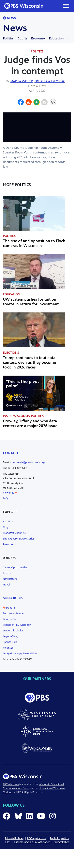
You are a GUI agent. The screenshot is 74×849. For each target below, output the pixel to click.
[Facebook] (21, 103)
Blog (5, 527)
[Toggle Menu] (66, 6)
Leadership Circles (13, 630)
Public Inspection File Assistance (32, 842)
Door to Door (11, 619)
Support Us (13, 598)
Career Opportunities (15, 567)
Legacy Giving (10, 636)
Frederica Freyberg (50, 81)
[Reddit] (29, 103)
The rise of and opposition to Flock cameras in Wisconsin (34, 243)
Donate (10, 607)
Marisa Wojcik (21, 81)
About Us (8, 521)
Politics (8, 38)
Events (6, 573)
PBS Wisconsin (11, 784)
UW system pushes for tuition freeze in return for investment (31, 301)
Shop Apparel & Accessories (18, 538)
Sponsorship (10, 642)
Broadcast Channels (14, 533)
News (11, 18)
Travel (6, 584)
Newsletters (10, 579)
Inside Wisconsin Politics (23, 416)
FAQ (5, 498)
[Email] (44, 103)
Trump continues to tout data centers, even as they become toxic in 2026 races (29, 362)
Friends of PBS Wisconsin (17, 624)
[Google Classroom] (36, 103)
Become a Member (13, 613)
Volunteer (8, 647)
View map (9, 492)
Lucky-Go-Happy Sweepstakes (20, 653)
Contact (11, 453)
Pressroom (9, 544)
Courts (22, 38)
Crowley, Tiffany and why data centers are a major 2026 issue (30, 423)
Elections (11, 352)
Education (56, 38)
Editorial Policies (14, 838)
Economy (38, 38)
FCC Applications (36, 838)
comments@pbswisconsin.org (27, 462)
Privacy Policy (61, 842)
